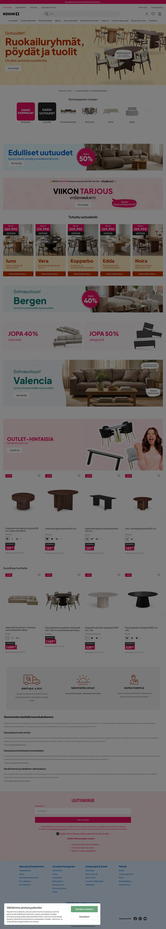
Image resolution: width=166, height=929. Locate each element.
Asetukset (84, 916)
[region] (52, 914)
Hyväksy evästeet (84, 909)
